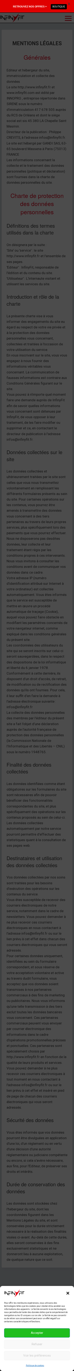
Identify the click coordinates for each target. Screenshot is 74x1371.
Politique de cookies (35, 1365)
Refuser (37, 1344)
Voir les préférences (37, 1355)
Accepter (37, 1333)
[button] (68, 1293)
